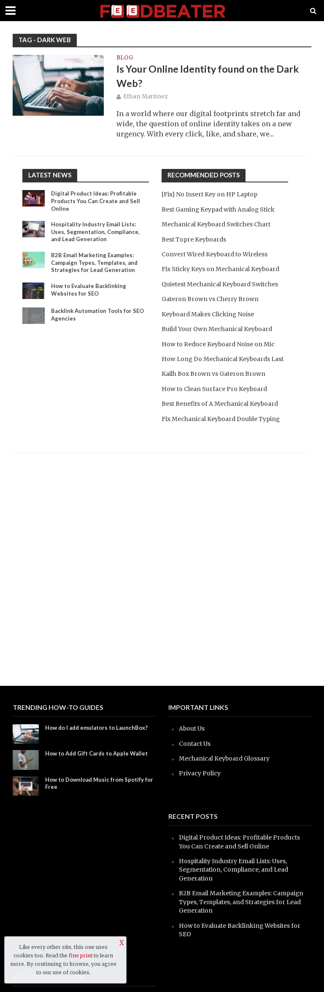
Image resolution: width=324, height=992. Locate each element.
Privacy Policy (200, 773)
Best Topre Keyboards (194, 239)
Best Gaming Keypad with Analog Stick (218, 209)
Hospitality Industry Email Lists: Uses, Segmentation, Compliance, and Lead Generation (95, 231)
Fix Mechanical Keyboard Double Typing (221, 419)
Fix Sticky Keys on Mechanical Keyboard (220, 269)
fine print (80, 955)
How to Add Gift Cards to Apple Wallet (96, 753)
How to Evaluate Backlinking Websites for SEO (88, 290)
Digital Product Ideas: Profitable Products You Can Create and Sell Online (95, 201)
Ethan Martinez (145, 96)
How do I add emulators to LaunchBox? (96, 727)
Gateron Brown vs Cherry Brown (210, 299)
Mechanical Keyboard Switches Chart (216, 224)
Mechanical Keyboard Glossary (224, 758)
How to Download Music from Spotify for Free (99, 783)
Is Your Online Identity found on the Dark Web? (207, 76)
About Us (192, 728)
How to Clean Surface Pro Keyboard (214, 389)
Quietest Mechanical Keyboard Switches (220, 284)
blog (124, 58)
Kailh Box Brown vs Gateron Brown (213, 374)
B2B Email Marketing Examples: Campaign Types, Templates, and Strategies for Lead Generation (94, 262)
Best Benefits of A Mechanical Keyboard (220, 404)
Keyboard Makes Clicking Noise (208, 314)
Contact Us (195, 743)
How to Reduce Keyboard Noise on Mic (218, 344)
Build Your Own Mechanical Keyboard (217, 329)
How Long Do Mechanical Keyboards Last (223, 359)
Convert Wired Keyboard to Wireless (214, 254)
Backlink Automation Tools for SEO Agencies (97, 314)
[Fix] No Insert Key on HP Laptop (209, 194)
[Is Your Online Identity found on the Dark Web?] (58, 85)
